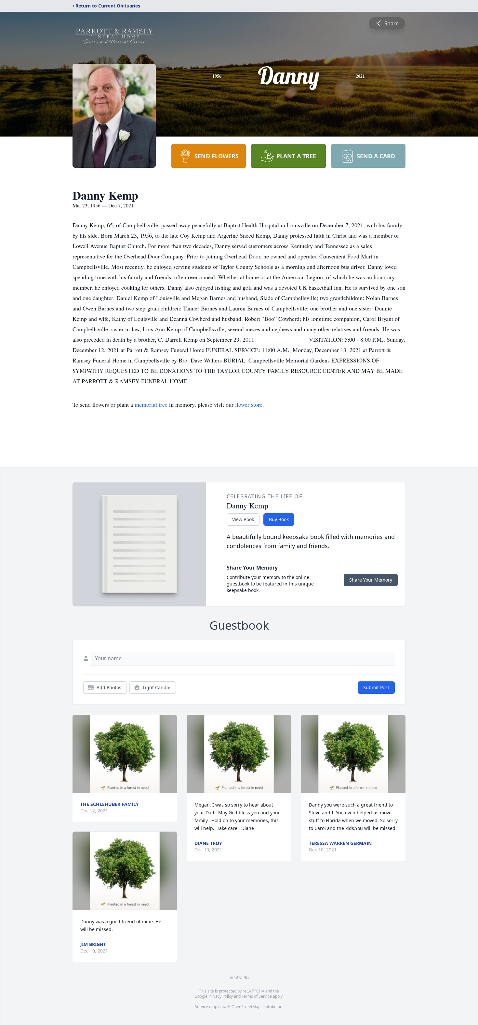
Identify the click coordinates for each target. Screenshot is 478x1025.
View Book (243, 519)
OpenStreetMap (246, 1006)
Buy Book (279, 519)
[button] (125, 754)
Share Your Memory (370, 580)
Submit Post (376, 687)
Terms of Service (257, 996)
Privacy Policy (220, 996)
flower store (248, 404)
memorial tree (151, 404)
